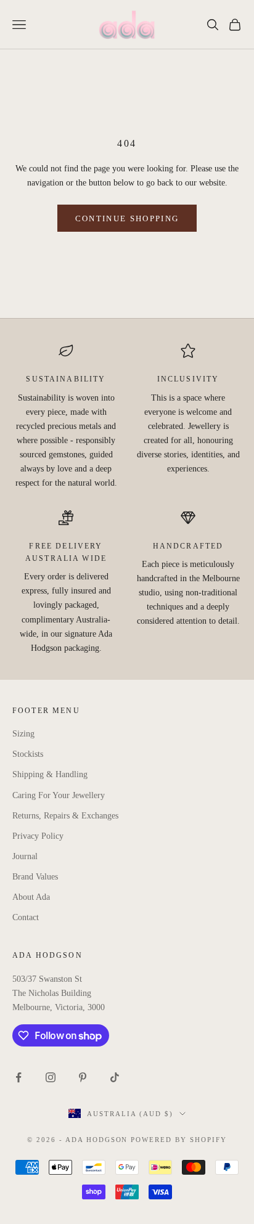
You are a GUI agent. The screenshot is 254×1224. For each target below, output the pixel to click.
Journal (25, 856)
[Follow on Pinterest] (82, 1077)
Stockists (27, 754)
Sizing (23, 733)
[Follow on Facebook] (18, 1077)
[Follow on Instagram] (50, 1077)
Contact (25, 917)
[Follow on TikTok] (115, 1077)
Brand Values (35, 876)
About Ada (31, 897)
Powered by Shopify (179, 1139)
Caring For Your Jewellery (58, 795)
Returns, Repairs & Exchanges (65, 815)
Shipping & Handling (50, 774)
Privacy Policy (37, 836)
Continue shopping (127, 218)
